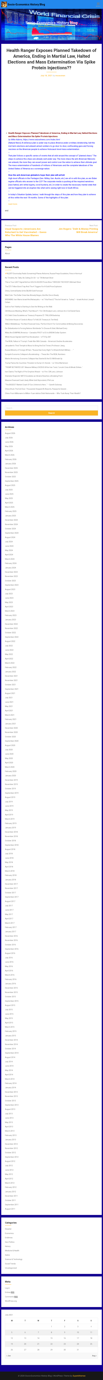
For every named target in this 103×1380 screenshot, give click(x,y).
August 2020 (10, 745)
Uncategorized (11, 1268)
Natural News (15, 143)
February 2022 (10, 667)
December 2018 (11, 832)
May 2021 (9, 706)
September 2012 (11, 1157)
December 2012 (11, 1144)
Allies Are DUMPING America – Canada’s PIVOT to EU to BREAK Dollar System (35, 333)
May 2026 (9, 446)
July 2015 (9, 1010)
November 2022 (11, 628)
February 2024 (10, 563)
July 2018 (9, 854)
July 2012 (9, 1166)
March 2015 (9, 1027)
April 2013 (9, 1127)
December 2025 (11, 468)
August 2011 (10, 1209)
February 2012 (10, 1187)
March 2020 (9, 767)
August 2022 (10, 641)
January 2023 (10, 620)
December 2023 (11, 572)
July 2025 (9, 490)
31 (78, 1350)
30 (65, 1350)
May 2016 (9, 966)
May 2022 (9, 654)
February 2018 (10, 875)
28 (38, 1350)
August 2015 (10, 1005)
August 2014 (10, 1057)
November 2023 (11, 576)
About (7, 253)
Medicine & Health (12, 1251)
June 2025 (9, 494)
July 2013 (9, 1114)
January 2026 (10, 464)
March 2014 (9, 1079)
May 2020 (9, 758)
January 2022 (10, 672)
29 (51, 1350)
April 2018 (9, 867)
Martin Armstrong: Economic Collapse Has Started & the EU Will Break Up (33, 359)
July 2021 (9, 698)
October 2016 (10, 945)
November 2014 (11, 1044)
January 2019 (10, 828)
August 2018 (10, 849)
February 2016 (10, 979)
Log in (7, 1288)
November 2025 (11, 472)
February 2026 (10, 459)
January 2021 (10, 724)
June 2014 (9, 1066)
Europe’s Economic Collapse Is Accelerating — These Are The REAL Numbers (35, 354)
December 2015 (11, 988)
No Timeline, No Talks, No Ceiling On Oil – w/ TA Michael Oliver (29, 278)
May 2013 (9, 1122)
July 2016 (9, 958)
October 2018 (10, 841)
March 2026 (9, 455)
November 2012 (11, 1148)
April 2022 (9, 659)
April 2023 (9, 607)
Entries (9, 1292)
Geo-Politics (9, 1242)
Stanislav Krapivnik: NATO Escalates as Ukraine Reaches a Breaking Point (34, 376)
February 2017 (10, 927)
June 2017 (9, 910)
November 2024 (11, 524)
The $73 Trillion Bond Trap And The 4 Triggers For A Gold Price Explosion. (33, 286)
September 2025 (11, 481)
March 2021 (9, 715)
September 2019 (11, 793)
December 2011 (11, 1196)
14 (38, 1338)
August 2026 (10, 433)
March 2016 (9, 975)
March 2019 (9, 819)
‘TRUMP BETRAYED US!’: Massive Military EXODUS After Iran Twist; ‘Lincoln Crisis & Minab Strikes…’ (44, 367)
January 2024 (10, 568)
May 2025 (9, 498)
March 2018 (9, 871)
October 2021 (10, 685)
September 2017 (11, 897)
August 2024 (10, 537)
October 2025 (10, 477)
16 (65, 1338)
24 (78, 1344)
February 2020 (10, 771)
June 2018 (9, 858)
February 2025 (10, 511)
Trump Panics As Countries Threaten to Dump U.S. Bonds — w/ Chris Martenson (36, 363)
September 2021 (11, 689)
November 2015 (11, 992)
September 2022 (11, 637)
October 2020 (10, 737)
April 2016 (9, 971)
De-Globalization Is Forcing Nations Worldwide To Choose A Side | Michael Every (36, 328)
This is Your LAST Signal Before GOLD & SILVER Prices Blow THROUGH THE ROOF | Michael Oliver (43, 282)
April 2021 (9, 711)
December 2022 (11, 624)
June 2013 (9, 1118)
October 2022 (10, 633)
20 (25, 1344)
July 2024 (9, 542)
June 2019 (9, 806)
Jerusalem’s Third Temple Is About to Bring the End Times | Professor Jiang (35, 346)
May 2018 (9, 862)
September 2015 (11, 1001)
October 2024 (10, 529)
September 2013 (11, 1105)
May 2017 (9, 914)
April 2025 (9, 503)
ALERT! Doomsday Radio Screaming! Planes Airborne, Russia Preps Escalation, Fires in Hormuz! (44, 274)
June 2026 (9, 442)
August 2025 (10, 485)
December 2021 (11, 676)
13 (25, 1338)
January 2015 (10, 1036)
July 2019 (9, 802)
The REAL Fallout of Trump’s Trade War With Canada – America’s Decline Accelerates (38, 341)
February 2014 (10, 1083)
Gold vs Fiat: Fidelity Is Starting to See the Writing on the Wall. (29, 307)
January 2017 (10, 932)
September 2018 (11, 845)
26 (12, 1350)
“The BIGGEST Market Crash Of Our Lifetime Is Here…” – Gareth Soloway (33, 385)
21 (38, 1344)
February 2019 (10, 823)
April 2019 (9, 815)
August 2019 (10, 797)
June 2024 (9, 546)
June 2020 (9, 754)
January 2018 (10, 880)
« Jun (8, 1356)
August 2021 (10, 693)
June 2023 (9, 598)
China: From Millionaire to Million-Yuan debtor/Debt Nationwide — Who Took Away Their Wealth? (43, 393)
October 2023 (10, 581)
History (8, 1246)
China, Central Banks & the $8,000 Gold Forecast (24, 291)
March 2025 (9, 507)
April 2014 (9, 1075)
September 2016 (11, 949)
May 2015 (9, 1018)
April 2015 (9, 1023)
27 (25, 1350)
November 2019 (11, 784)
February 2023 (10, 615)
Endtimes (9, 1238)
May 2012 (9, 1174)
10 (78, 1332)
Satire (7, 1255)
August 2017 (10, 901)
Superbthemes (78, 1376)
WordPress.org (11, 1301)
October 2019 (10, 789)
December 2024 (11, 520)
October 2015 (10, 997)
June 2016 (9, 962)
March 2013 (9, 1131)
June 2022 (9, 650)
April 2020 (9, 763)
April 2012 (9, 1179)
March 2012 (9, 1183)
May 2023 (9, 602)
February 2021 (10, 719)
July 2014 (9, 1062)
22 (51, 1344)
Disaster (8, 1229)
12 (12, 1338)
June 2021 (9, 702)
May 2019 (9, 810)
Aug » (94, 1356)
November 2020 (11, 732)
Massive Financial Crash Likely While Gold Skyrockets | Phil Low (29, 380)
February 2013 (10, 1135)
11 (91, 1332)
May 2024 (9, 550)
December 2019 (11, 780)
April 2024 (9, 555)
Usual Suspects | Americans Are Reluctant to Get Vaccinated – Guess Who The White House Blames (25, 232)
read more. (13, 204)
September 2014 (11, 1053)
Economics (9, 1233)
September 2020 (11, 741)
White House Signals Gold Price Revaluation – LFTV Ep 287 (28, 337)
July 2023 (9, 594)
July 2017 (9, 906)
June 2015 (9, 1014)
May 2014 (9, 1070)
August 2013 (10, 1109)
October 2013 (10, 1101)
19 (12, 1344)
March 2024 (9, 559)
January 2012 (10, 1192)
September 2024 (11, 533)
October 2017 (10, 893)
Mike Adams (16, 139)
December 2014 (11, 1040)
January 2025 (10, 516)
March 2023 (9, 611)
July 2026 (9, 438)
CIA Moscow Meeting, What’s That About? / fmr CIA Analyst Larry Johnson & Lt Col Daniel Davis (42, 311)
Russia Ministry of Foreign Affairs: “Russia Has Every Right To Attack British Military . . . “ (39, 350)
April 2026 (9, 451)
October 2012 (10, 1153)
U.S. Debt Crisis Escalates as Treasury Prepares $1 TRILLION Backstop (32, 315)
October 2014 (10, 1049)
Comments (11, 1297)
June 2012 (9, 1170)
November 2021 (11, 680)
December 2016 (11, 936)
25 (91, 1344)
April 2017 (9, 919)
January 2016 (10, 984)
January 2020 (10, 776)
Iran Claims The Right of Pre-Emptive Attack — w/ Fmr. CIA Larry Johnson (34, 372)
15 (51, 1338)
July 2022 (9, 646)
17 (78, 1338)
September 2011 (11, 1205)
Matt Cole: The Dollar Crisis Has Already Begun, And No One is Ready (32, 295)
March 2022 (9, 663)
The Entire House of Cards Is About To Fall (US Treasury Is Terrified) (31, 320)
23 (65, 1344)
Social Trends (10, 1264)
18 (91, 1338)
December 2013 (11, 1092)
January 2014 (10, 1088)
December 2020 (11, 728)
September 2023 (11, 585)
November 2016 (11, 940)
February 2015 (10, 1031)
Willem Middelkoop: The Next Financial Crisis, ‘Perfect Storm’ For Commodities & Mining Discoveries (44, 324)
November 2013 (11, 1096)
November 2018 (11, 836)
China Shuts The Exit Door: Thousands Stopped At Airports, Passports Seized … (36, 389)
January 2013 (10, 1140)
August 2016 (10, 953)
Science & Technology (13, 1259)
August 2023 (10, 589)
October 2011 (10, 1200)
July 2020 (9, 750)
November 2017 (11, 888)
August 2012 (10, 1161)
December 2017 (11, 884)
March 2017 (9, 923)
